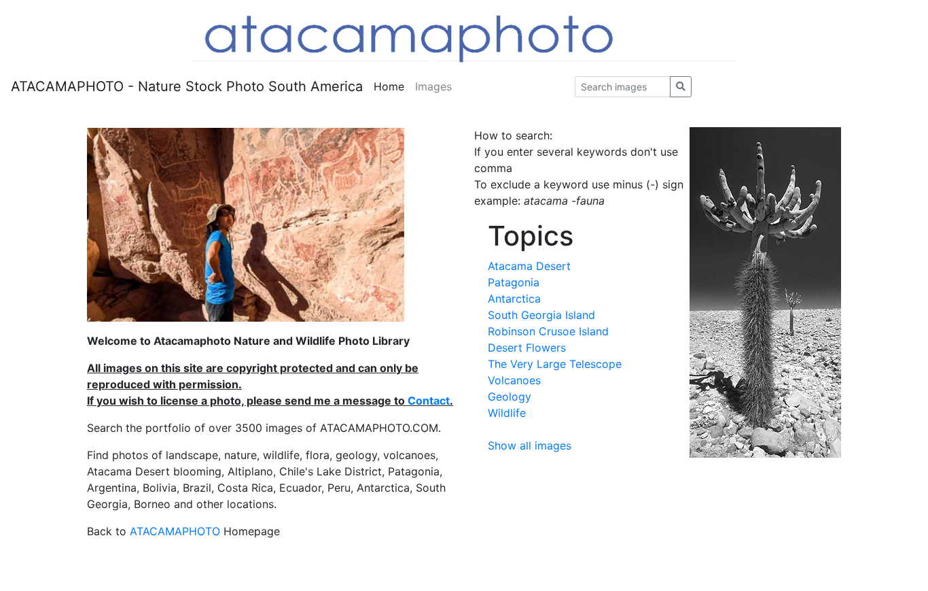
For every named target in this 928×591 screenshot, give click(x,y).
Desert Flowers (527, 347)
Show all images (529, 445)
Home (389, 86)
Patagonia (513, 282)
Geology (509, 396)
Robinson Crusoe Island (548, 331)
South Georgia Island (541, 315)
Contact (429, 400)
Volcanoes (514, 380)
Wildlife (507, 413)
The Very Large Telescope (555, 364)
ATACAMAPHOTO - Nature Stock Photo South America (187, 86)
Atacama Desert (529, 266)
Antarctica (514, 298)
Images (433, 86)
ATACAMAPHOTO (175, 531)
